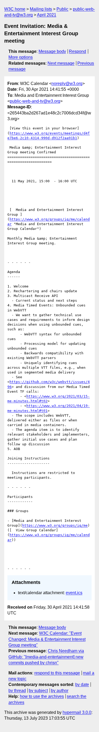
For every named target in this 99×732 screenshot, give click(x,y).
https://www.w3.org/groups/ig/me (55, 525)
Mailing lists (41, 9)
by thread (17, 690)
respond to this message (57, 673)
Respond (77, 51)
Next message (61, 63)
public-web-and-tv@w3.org (35, 101)
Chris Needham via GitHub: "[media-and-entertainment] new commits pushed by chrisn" (46, 657)
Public (62, 9)
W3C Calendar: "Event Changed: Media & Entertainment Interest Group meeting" (47, 639)
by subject (38, 690)
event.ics (74, 592)
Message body (52, 51)
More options (20, 57)
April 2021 (46, 15)
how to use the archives (42, 696)
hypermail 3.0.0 (77, 712)
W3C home (14, 9)
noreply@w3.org (66, 83)
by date (82, 684)
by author (59, 690)
